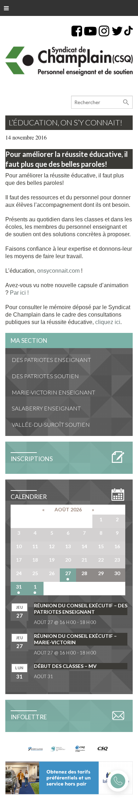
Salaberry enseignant (46, 408)
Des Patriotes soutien (45, 376)
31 (19, 587)
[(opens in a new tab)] (69, 777)
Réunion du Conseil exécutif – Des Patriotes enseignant (80, 608)
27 (68, 573)
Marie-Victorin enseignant (53, 392)
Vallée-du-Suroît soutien (51, 424)
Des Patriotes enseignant (51, 359)
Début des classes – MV (65, 666)
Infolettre (29, 717)
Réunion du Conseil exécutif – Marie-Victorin (75, 639)
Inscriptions (32, 459)
